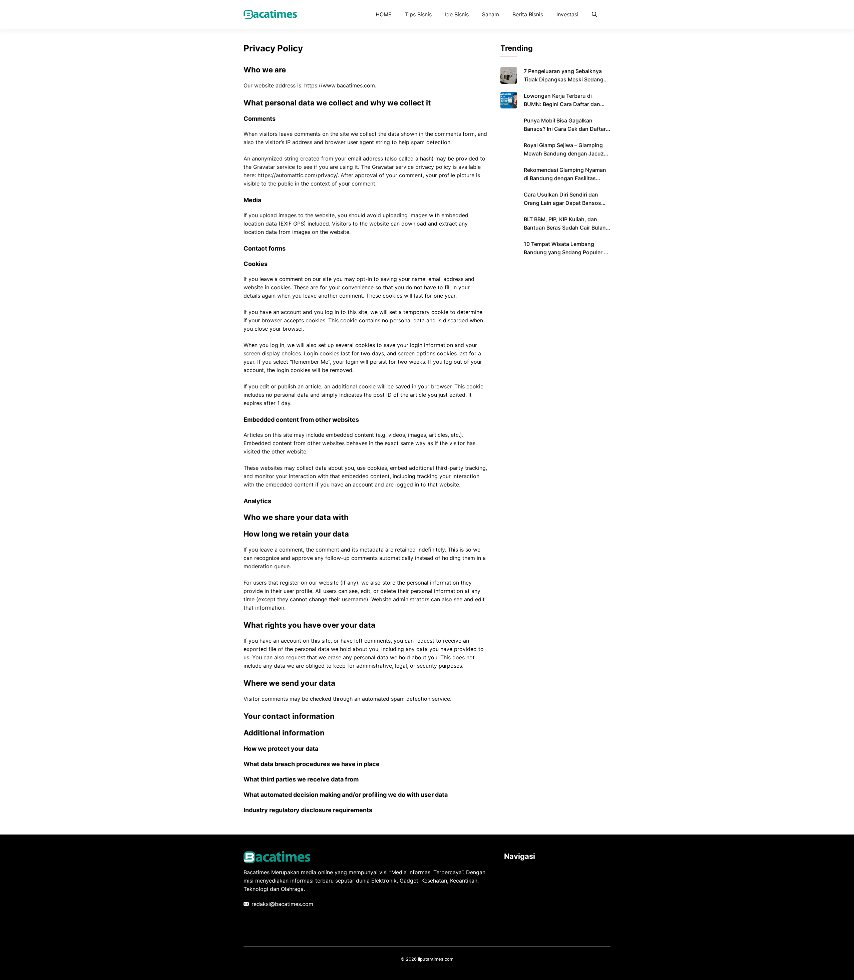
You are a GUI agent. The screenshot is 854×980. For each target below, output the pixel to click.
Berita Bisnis (527, 14)
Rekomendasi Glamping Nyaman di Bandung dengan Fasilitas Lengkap (565, 178)
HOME (384, 14)
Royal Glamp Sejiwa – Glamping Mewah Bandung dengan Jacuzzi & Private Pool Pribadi (566, 153)
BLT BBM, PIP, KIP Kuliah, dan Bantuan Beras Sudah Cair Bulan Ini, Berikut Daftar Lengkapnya (565, 227)
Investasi (567, 14)
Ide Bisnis (457, 14)
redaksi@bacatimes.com (282, 904)
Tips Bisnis (418, 14)
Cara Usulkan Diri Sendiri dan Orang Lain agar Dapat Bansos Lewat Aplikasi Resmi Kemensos (564, 203)
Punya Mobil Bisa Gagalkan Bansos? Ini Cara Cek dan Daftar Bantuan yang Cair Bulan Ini (565, 128)
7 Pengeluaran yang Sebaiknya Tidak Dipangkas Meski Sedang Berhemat (563, 79)
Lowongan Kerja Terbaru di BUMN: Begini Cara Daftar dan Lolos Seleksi (562, 104)
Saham (490, 14)
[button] (594, 14)
